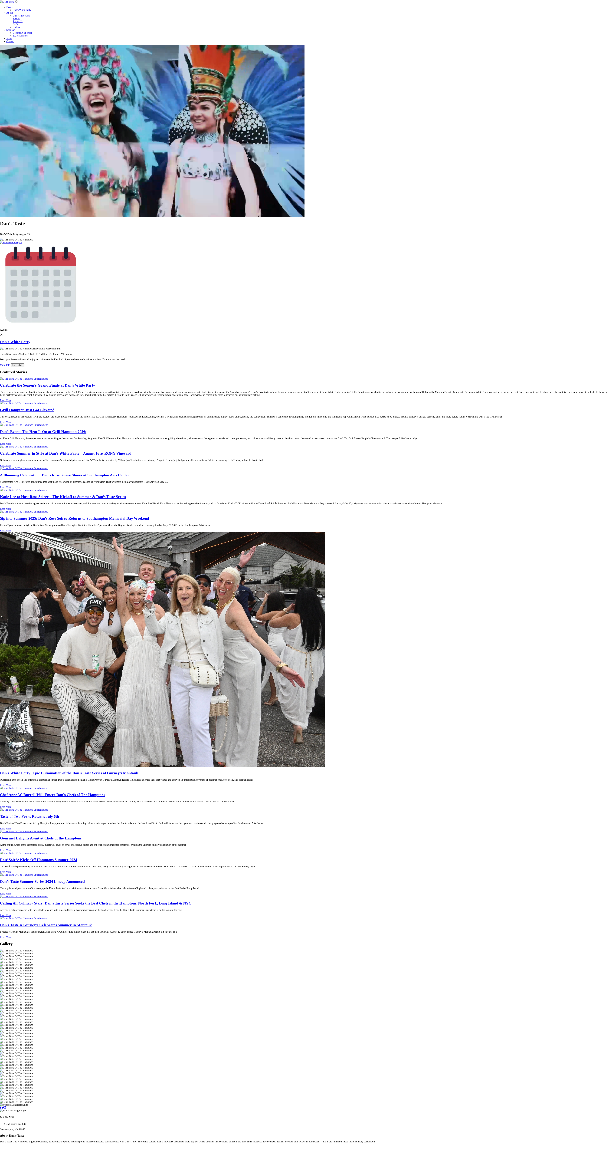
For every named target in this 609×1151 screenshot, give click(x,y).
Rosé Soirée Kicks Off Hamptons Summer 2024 (38, 860)
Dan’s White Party (22, 10)
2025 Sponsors (20, 35)
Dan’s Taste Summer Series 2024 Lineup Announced (42, 881)
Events (9, 7)
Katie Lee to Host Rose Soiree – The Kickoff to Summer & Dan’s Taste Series (63, 497)
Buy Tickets (17, 365)
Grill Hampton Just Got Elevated (27, 410)
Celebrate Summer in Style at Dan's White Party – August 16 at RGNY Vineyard (65, 453)
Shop (9, 38)
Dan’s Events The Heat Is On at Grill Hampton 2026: (43, 432)
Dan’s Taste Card (21, 15)
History (16, 18)
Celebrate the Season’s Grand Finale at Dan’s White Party (47, 385)
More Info (5, 365)
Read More (5, 400)
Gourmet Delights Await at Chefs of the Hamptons (41, 838)
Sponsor (10, 30)
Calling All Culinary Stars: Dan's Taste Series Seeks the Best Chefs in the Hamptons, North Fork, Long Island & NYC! (96, 903)
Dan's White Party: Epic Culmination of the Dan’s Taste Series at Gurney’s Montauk (69, 773)
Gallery (16, 27)
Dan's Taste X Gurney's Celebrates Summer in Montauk (46, 925)
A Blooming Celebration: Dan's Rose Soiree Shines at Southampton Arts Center (64, 475)
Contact (10, 41)
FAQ (15, 24)
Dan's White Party (15, 342)
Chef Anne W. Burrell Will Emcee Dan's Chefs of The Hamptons (52, 795)
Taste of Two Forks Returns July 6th (29, 816)
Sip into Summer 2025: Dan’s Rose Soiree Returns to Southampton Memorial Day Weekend (74, 518)
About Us (18, 21)
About (9, 12)
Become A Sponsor (22, 32)
